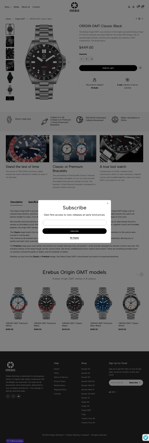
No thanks (74, 238)
